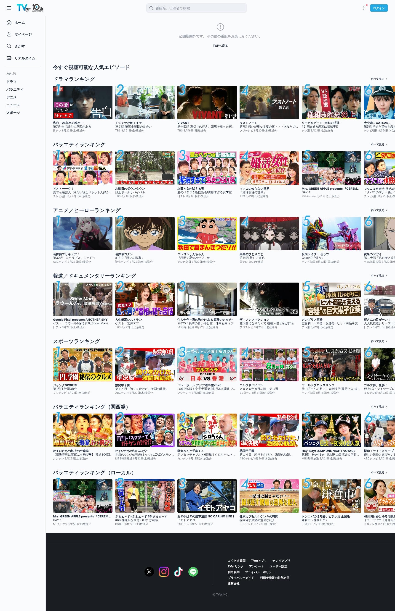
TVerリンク (236, 566)
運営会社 (234, 583)
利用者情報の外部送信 (275, 578)
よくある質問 (237, 560)
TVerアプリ (259, 560)
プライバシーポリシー (260, 572)
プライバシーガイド (241, 578)
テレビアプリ (281, 560)
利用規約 (234, 572)
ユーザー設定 (278, 566)
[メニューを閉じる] (9, 8)
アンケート (256, 566)
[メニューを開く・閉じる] (364, 8)
